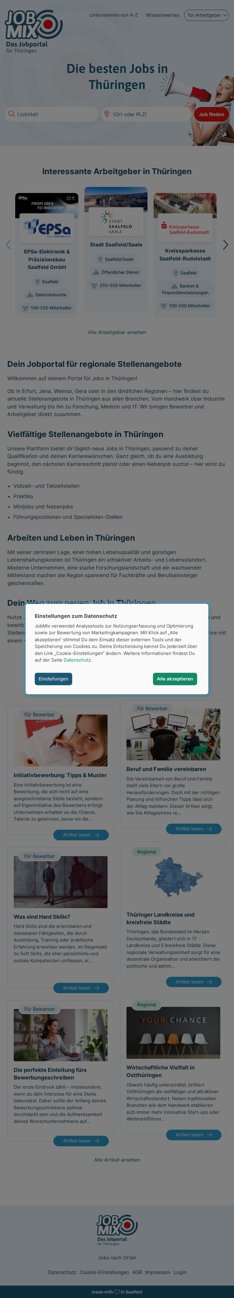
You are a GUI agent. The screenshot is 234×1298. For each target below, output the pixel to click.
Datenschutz (77, 660)
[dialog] (117, 649)
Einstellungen (53, 679)
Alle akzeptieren (175, 679)
